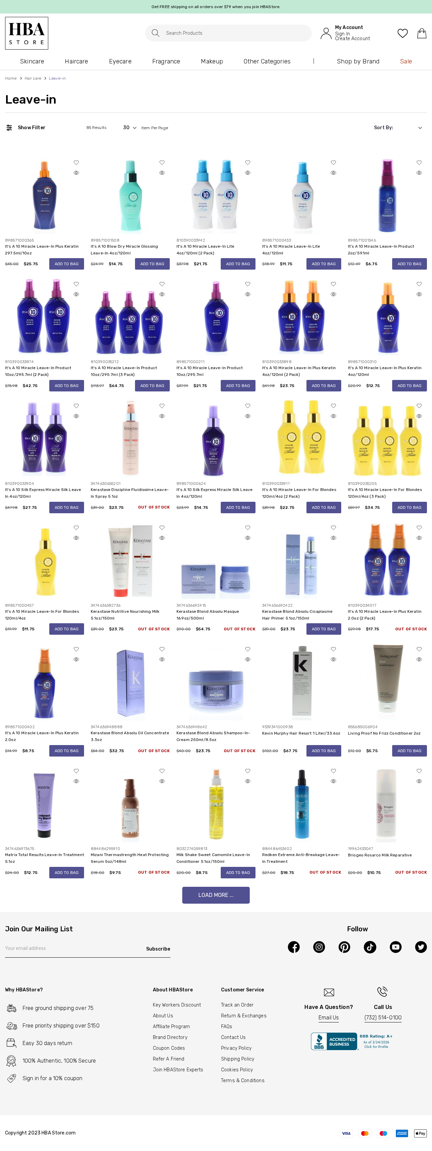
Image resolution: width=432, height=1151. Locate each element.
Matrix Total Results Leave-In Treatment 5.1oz (44, 858)
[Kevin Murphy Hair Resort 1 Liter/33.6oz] (301, 681)
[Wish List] (403, 33)
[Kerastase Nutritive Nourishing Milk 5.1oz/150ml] (130, 559)
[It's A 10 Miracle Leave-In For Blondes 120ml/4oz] (44, 559)
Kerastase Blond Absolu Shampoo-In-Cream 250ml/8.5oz (213, 736)
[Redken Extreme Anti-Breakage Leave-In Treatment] (301, 802)
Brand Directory (170, 1037)
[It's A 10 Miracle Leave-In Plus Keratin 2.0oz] (44, 681)
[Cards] (383, 1133)
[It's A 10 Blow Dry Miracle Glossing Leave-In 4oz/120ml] (130, 194)
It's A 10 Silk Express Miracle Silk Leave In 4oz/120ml (43, 493)
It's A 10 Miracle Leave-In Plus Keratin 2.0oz (42, 736)
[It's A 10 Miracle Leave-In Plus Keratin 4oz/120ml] (387, 316)
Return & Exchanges (244, 1016)
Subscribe (158, 949)
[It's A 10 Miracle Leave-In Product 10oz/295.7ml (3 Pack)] (130, 316)
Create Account (352, 38)
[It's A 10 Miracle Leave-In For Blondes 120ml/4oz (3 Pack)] (387, 437)
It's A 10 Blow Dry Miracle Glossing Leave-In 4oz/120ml (124, 249)
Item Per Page (154, 128)
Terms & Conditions (243, 1081)
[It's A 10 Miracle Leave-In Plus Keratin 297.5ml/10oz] (44, 194)
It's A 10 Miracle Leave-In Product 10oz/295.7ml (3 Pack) (124, 371)
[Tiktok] (370, 947)
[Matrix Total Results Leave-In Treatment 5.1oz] (44, 802)
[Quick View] (76, 172)
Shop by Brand (358, 61)
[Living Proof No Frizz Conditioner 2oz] (387, 681)
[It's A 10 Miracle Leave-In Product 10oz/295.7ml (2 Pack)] (44, 316)
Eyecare (120, 61)
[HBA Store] (26, 33)
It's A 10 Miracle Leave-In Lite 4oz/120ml (291, 249)
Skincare (32, 61)
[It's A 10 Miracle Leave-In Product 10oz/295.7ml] (216, 316)
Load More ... (216, 895)
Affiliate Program (171, 1027)
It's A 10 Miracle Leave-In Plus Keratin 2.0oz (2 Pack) (385, 615)
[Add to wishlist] (76, 162)
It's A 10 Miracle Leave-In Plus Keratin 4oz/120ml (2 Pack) (299, 371)
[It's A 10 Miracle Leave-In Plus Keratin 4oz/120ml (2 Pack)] (301, 316)
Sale (406, 61)
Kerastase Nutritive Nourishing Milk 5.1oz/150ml (125, 615)
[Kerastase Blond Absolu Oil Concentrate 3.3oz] (130, 681)
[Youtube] (396, 947)
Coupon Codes (169, 1048)
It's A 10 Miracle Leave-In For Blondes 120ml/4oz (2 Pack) (299, 493)
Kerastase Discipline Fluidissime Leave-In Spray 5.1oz (130, 493)
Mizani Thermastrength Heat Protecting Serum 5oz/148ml (130, 858)
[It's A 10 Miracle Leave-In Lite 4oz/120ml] (301, 194)
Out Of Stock (154, 507)
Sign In (342, 34)
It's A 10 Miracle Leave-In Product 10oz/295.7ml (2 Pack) (38, 371)
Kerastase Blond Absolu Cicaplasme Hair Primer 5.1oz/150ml (297, 615)
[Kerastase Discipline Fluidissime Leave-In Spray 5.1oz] (130, 437)
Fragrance (166, 61)
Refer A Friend (169, 1059)
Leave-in (30, 99)
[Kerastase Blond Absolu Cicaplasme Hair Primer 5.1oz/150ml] (301, 559)
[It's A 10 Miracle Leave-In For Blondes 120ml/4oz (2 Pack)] (301, 437)
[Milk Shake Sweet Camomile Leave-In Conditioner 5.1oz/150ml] (216, 802)
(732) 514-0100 (383, 1017)
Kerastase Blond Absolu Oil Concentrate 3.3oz (130, 736)
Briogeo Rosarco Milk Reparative (380, 855)
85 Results (96, 127)
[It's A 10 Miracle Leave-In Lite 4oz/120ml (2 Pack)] (216, 194)
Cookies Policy (237, 1070)
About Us (163, 1016)
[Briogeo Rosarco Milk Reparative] (387, 802)
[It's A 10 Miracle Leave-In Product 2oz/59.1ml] (387, 194)
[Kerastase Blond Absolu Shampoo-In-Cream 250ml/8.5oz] (216, 681)
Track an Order (237, 1005)
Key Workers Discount (177, 1005)
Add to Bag (67, 264)
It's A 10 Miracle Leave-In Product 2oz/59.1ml (381, 249)
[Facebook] (294, 947)
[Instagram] (319, 947)
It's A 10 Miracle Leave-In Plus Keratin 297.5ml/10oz (42, 249)
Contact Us (233, 1037)
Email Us (329, 1017)
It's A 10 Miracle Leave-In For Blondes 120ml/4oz (42, 615)
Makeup (212, 61)
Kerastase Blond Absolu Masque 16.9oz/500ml (208, 615)
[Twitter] (421, 947)
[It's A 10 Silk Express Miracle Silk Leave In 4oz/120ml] (44, 437)
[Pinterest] (344, 947)
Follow (357, 929)
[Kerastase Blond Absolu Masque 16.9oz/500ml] (216, 559)
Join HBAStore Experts (178, 1070)
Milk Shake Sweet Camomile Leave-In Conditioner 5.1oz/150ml (213, 858)
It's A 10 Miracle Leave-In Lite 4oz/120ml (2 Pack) (206, 249)
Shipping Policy (237, 1059)
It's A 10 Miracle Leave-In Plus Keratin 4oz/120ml (385, 371)
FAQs (227, 1027)
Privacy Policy (236, 1048)
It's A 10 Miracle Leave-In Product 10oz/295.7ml (210, 371)
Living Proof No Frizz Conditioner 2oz (384, 733)
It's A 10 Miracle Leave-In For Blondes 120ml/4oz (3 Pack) (385, 493)
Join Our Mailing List (39, 929)
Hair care (33, 78)
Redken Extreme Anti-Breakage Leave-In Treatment (301, 858)
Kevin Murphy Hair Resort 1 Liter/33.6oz (301, 733)
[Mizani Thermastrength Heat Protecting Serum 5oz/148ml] (130, 802)
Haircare (76, 61)
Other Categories (267, 61)
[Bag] (421, 33)
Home (11, 78)
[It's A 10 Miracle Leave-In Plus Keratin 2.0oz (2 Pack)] (387, 559)
